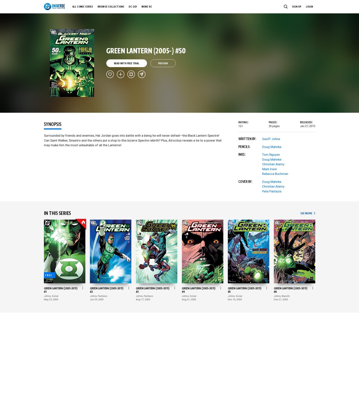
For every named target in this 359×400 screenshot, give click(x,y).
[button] (285, 6)
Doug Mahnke (271, 147)
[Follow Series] (131, 74)
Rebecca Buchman (275, 174)
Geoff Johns (271, 139)
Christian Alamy (273, 164)
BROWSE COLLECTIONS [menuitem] (111, 6)
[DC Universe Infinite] (54, 6)
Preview (163, 63)
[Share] (141, 74)
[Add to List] (120, 74)
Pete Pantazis (272, 191)
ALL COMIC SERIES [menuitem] (82, 6)
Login (309, 6)
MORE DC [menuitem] (147, 6)
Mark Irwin (269, 169)
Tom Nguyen (271, 154)
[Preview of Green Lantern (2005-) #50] (72, 63)
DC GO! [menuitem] (133, 6)
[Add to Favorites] (110, 74)
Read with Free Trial (126, 63)
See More (307, 213)
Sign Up (296, 6)
